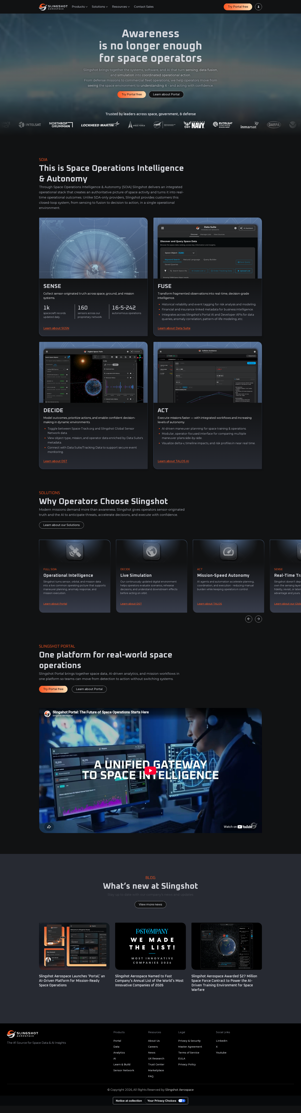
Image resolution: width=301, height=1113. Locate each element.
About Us (154, 1040)
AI (114, 1058)
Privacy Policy (187, 1064)
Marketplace (156, 1070)
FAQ (150, 1076)
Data (116, 1046)
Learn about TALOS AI (173, 461)
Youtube (221, 1052)
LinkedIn (221, 1040)
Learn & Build (121, 1064)
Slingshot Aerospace (179, 1089)
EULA (181, 1058)
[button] (80, 7)
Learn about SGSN (56, 328)
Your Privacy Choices (161, 1100)
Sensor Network (123, 1070)
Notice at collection (129, 1100)
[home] (55, 7)
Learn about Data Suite (174, 328)
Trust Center (156, 1064)
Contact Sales (144, 6)
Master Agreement (190, 1046)
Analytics (119, 1052)
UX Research (156, 1058)
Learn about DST (55, 461)
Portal (117, 1040)
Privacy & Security (189, 1040)
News (151, 1052)
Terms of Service (188, 1052)
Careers (153, 1046)
